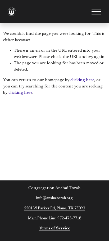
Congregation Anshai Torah (54, 188)
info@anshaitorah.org (54, 198)
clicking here (82, 80)
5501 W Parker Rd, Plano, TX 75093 (54, 208)
